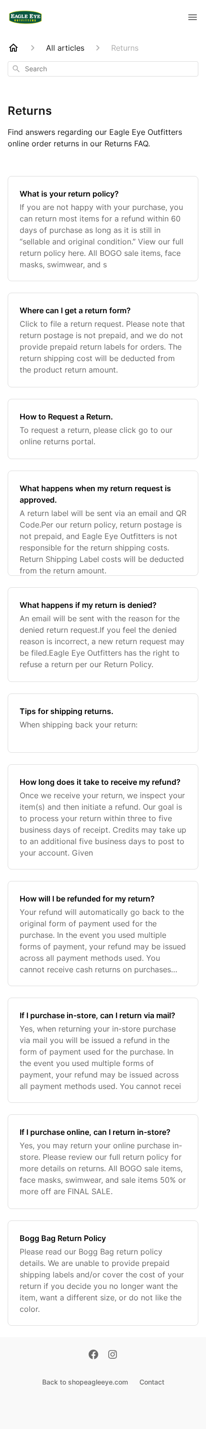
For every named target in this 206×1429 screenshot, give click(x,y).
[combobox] (103, 69)
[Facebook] (93, 1355)
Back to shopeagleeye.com (85, 1382)
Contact (151, 1382)
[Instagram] (112, 1355)
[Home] (13, 48)
